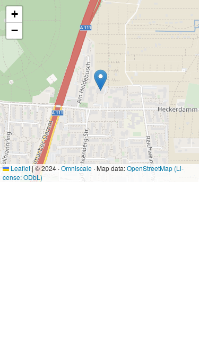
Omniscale (76, 168)
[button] (100, 80)
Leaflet (19, 168)
